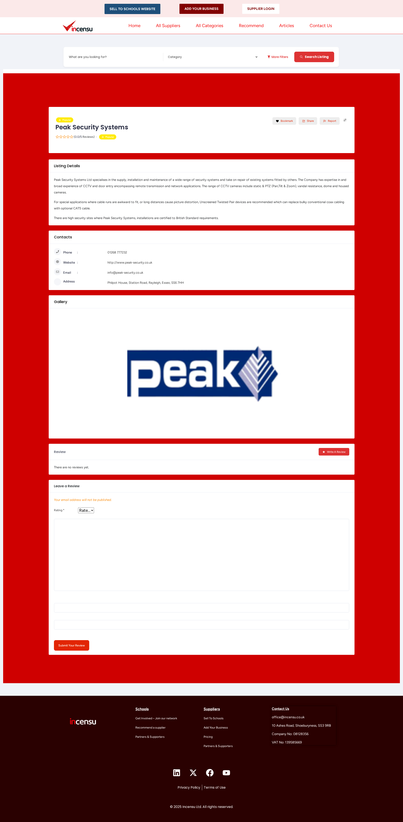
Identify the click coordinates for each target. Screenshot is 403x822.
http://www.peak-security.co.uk (129, 262)
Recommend (251, 25)
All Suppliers (168, 25)
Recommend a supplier (150, 727)
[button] (132, 9)
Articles (286, 25)
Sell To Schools (214, 718)
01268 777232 (117, 252)
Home (134, 25)
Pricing (208, 737)
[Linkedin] (176, 772)
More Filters (280, 57)
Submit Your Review (71, 645)
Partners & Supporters (150, 737)
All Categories (209, 25)
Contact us (321, 25)
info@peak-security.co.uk (125, 272)
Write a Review (336, 451)
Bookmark (287, 120)
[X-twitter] (193, 772)
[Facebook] (210, 772)
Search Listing (317, 57)
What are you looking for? (88, 57)
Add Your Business (216, 727)
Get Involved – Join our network (156, 718)
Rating (59, 510)
